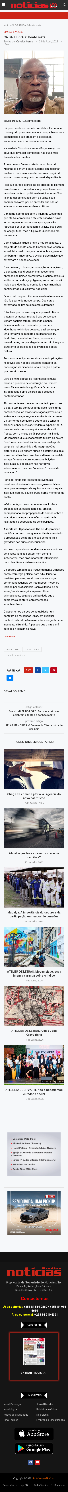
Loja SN (24, 1485)
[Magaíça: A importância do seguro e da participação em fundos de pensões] (34, 887)
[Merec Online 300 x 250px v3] (34, 1213)
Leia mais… (10, 636)
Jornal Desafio (44, 1404)
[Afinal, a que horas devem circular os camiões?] (34, 828)
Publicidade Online (46, 1409)
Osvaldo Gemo (24, 41)
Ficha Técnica (10, 1420)
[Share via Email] (10, 678)
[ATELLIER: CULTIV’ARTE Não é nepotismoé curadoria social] (34, 1065)
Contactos (59, 1485)
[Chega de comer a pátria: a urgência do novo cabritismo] (34, 769)
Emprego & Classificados (50, 1420)
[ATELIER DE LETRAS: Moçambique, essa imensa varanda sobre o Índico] (34, 947)
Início (6, 25)
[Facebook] (30, 1462)
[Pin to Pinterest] (53, 670)
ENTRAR (26, 1372)
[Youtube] (37, 1462)
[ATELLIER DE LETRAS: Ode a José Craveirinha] (34, 1006)
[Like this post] (29, 670)
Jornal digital (10, 1409)
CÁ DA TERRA (12, 649)
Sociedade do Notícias (43, 1478)
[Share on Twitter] (45, 670)
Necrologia (42, 1414)
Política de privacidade (15, 1414)
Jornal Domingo (12, 1404)
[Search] (64, 4)
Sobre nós (8, 1485)
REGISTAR (40, 1372)
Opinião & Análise (15, 655)
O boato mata (32, 649)
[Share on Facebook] (38, 670)
